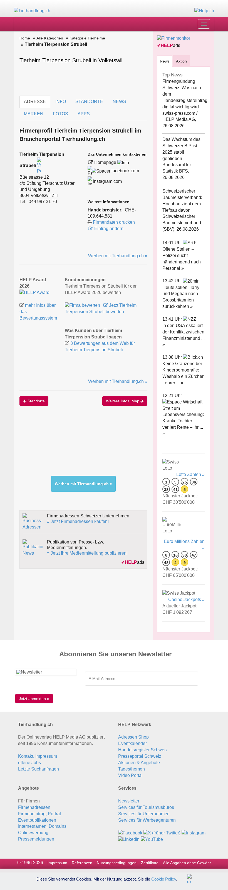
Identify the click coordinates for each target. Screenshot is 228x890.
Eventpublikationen (37, 820)
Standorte (35, 401)
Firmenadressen (34, 807)
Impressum (57, 863)
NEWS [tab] (119, 101)
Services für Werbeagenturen (147, 820)
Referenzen (82, 863)
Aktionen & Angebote (139, 762)
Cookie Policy (163, 878)
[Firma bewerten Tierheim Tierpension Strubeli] (83, 305)
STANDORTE (89, 101)
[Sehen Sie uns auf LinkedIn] (129, 839)
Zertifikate (149, 863)
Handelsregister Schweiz (143, 749)
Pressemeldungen (36, 839)
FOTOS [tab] (60, 113)
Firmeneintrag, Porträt (39, 813)
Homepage (105, 162)
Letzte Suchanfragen (38, 769)
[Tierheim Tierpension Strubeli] (34, 292)
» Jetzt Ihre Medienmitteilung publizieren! (87, 553)
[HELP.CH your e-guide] (204, 10)
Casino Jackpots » (186, 599)
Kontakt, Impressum (37, 756)
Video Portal (130, 775)
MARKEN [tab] (33, 113)
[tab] (164, 61)
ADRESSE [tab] (35, 101)
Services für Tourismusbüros (146, 807)
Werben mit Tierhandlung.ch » (117, 255)
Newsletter (128, 801)
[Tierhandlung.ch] (32, 10)
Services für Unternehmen (144, 813)
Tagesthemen (131, 769)
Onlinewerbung (33, 832)
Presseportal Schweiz (139, 756)
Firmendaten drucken (114, 222)
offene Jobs (29, 762)
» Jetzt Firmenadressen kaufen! (78, 521)
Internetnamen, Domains (42, 826)
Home (24, 38)
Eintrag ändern (108, 228)
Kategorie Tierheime (87, 38)
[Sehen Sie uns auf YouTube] (152, 839)
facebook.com (124, 170)
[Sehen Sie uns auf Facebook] (130, 832)
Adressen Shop (133, 737)
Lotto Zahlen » (190, 474)
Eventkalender (132, 743)
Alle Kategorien (49, 38)
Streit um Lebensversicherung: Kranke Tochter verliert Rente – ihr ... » (183, 421)
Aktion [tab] (181, 61)
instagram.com (107, 181)
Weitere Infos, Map (123, 401)
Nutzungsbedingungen (117, 863)
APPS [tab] (84, 113)
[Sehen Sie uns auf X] (161, 832)
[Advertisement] (120, 443)
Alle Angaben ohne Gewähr (187, 863)
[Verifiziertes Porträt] (39, 165)
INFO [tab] (60, 101)
